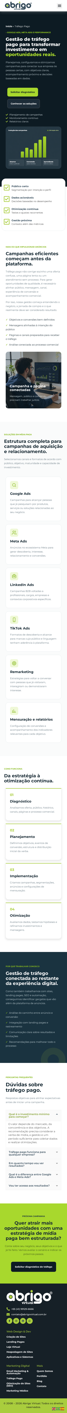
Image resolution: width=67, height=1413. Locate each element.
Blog (39, 1381)
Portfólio (42, 1376)
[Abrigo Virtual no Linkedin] (23, 1321)
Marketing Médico (17, 1390)
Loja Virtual (13, 1346)
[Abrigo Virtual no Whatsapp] (30, 1321)
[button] (59, 5)
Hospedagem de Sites (20, 1351)
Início (9, 26)
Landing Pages (15, 1341)
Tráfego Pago (14, 1378)
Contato (41, 1386)
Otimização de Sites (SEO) (18, 1384)
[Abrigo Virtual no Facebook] (9, 1321)
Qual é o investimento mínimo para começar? (29, 1115)
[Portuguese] (58, 1408)
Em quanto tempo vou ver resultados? (26, 1164)
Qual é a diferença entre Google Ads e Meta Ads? (30, 1176)
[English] (54, 1408)
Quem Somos (45, 1371)
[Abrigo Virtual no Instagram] (16, 1321)
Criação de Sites (16, 1336)
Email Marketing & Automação (17, 1372)
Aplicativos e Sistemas (20, 1356)
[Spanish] (62, 1408)
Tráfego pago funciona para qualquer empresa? (27, 1153)
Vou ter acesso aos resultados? (29, 1185)
